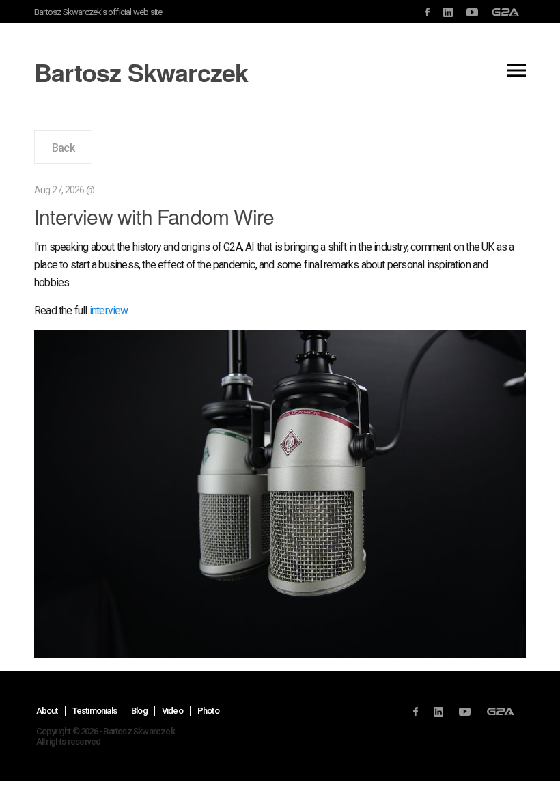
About (47, 711)
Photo (208, 711)
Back (63, 147)
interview (108, 310)
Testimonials (94, 711)
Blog (139, 711)
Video (172, 711)
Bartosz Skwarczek (141, 71)
